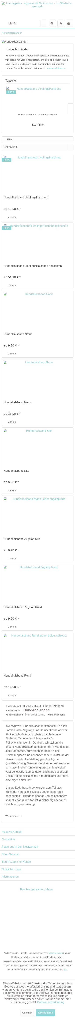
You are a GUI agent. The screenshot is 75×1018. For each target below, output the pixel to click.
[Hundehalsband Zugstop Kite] (37, 514)
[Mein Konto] (60, 23)
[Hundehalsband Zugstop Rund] (37, 583)
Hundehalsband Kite (16, 470)
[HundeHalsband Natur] (37, 310)
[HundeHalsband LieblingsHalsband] (37, 99)
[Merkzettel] (52, 23)
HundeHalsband (32, 706)
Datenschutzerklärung (50, 1002)
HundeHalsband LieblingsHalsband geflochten (33, 265)
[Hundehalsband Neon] (37, 378)
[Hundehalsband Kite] (37, 446)
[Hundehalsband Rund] (37, 651)
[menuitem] (8, 23)
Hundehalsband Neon (17, 402)
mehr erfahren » (56, 68)
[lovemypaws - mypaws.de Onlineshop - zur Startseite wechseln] (37, 10)
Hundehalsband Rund (17, 675)
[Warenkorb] (69, 23)
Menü (12, 23)
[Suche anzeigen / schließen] (43, 23)
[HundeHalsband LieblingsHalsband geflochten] (37, 241)
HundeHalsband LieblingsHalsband (37, 114)
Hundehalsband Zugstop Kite (22, 538)
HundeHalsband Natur (18, 334)
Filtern (10, 139)
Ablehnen (27, 1012)
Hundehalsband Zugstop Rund (23, 607)
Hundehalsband (13, 706)
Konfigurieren (45, 1012)
